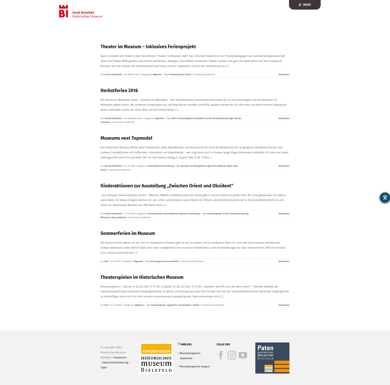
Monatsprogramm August (194, 366)
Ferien (174, 118)
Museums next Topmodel (126, 138)
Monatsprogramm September (190, 356)
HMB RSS (186, 344)
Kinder (188, 74)
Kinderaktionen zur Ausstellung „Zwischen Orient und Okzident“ (167, 186)
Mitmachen (106, 217)
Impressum (120, 357)
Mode (229, 166)
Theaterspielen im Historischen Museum (142, 277)
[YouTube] (243, 355)
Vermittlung (168, 166)
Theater (195, 305)
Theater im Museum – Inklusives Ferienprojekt (148, 46)
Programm (183, 213)
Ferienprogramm (176, 74)
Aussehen (185, 166)
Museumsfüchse (119, 217)
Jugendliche (211, 166)
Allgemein (157, 74)
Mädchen (222, 166)
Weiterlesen (284, 74)
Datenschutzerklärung (115, 362)
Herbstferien (199, 118)
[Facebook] (221, 355)
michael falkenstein (113, 74)
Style (235, 166)
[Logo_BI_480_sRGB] (80, 6)
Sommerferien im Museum (128, 233)
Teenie (103, 170)
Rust (107, 261)
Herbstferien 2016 (119, 90)
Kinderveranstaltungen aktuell (227, 118)
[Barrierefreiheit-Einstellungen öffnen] (385, 197)
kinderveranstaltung (239, 213)
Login (104, 367)
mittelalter (105, 122)
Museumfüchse (155, 166)
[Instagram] (232, 355)
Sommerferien (172, 261)
